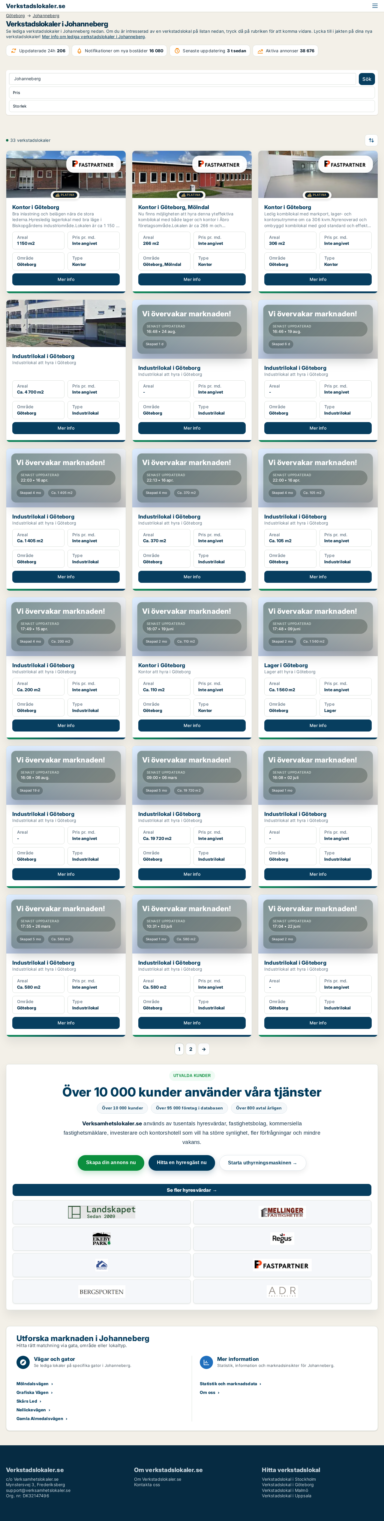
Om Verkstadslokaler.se (157, 1479)
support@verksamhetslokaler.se (38, 1490)
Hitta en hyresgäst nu (182, 1162)
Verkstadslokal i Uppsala (286, 1495)
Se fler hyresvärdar (192, 1190)
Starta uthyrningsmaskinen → (262, 1162)
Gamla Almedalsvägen (39, 1418)
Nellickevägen (31, 1409)
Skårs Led (26, 1401)
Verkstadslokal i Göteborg (288, 1484)
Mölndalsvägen (32, 1383)
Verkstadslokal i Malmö (285, 1490)
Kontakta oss (147, 1484)
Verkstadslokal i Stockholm (289, 1479)
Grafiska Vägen (32, 1392)
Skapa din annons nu (111, 1162)
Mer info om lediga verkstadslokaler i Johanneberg (93, 36)
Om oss (207, 1392)
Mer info (66, 279)
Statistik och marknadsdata (228, 1383)
